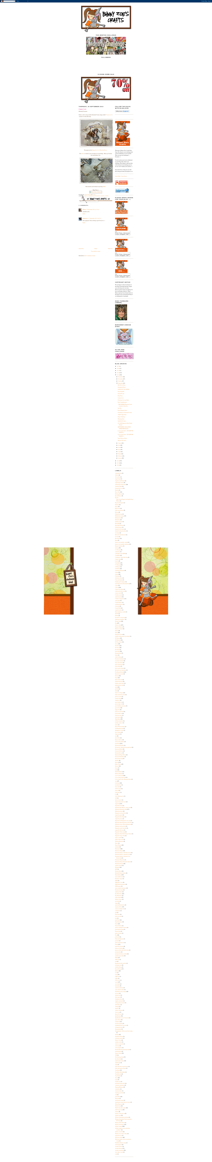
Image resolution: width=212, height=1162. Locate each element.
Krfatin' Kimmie (118, 773)
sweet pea (117, 1045)
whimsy (117, 1111)
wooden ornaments (119, 1150)
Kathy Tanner (118, 764)
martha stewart (118, 865)
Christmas (117, 576)
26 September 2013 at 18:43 (92, 209)
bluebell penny (118, 527)
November (120, 379)
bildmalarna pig (118, 514)
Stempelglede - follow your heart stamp (123, 1031)
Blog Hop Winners (119, 525)
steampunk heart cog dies (120, 1025)
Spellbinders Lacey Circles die (122, 1017)
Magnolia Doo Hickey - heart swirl (123, 807)
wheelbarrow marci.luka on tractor (122, 1102)
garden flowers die (119, 685)
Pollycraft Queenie (119, 939)
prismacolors (118, 952)
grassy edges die (118, 704)
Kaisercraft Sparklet (119, 745)
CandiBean (117, 555)
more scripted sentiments (120, 888)
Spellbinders (118, 1016)
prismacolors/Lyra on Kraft (121, 954)
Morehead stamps (119, 890)
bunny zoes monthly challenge (122, 544)
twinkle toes (118, 1081)
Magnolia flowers (119, 811)
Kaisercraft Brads (119, 749)
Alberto (117, 475)
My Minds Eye (118, 895)
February (120, 456)
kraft (116, 770)
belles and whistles (119, 510)
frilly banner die (118, 679)
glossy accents (118, 696)
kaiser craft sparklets (119, 741)
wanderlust (117, 1089)
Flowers (117, 675)
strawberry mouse (119, 1038)
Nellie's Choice (118, 899)
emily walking (118, 657)
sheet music (117, 997)
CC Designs (117, 565)
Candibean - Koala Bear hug (121, 557)
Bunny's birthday (119, 546)
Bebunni (117, 504)
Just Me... (120, 408)
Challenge (117, 568)
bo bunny (117, 533)
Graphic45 (117, 700)
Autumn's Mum (118, 486)
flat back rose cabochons (120, 670)
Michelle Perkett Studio (120, 873)
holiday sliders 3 (119, 723)
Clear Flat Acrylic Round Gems (122, 583)
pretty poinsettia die (119, 942)
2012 (118, 461)
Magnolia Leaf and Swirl (120, 813)
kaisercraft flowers (119, 751)
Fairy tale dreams (119, 662)
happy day (117, 709)
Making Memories (119, 841)
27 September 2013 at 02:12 (95, 218)
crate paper (117, 600)
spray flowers (118, 1019)
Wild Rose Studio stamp (120, 1142)
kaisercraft (117, 743)
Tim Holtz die (118, 1074)
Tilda (116, 1064)
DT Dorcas (117, 638)
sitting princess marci (120, 1002)
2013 (118, 375)
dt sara (116, 643)
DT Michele (117, 640)
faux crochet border (119, 668)
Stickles (117, 1034)
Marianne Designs (119, 863)
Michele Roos (118, 871)
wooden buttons (118, 1146)
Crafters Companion (119, 598)
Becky (116, 506)
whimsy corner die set (120, 1113)
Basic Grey (117, 492)
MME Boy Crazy (119, 882)
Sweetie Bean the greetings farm (122, 1049)
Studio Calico (118, 1040)
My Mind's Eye (118, 893)
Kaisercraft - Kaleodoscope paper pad (123, 747)
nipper (116, 903)
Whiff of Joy (118, 1106)
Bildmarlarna (118, 518)
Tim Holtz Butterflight (120, 1072)
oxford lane (117, 910)
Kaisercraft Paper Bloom (120, 755)
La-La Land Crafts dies (120, 777)
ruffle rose (117, 976)
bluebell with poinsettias (120, 531)
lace (116, 781)
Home (95, 248)
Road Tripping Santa (122, 410)
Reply (84, 213)
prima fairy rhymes (119, 946)
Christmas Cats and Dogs (123, 400)
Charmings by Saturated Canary (125, 412)
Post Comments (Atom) (90, 255)
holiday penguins (119, 721)
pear (116, 918)
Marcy (116, 843)
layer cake (117, 786)
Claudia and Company (120, 581)
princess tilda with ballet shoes (122, 950)
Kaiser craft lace (118, 739)
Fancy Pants (117, 666)
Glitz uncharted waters (120, 694)
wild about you (118, 1135)
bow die (117, 536)
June (119, 447)
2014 (118, 372)
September (120, 383)
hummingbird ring (119, 728)
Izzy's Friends (118, 732)
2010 (118, 465)
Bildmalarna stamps (119, 516)
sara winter (117, 984)
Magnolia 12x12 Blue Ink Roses (99, 150)
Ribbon (117, 971)
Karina (116, 762)
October (120, 381)
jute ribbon (117, 738)
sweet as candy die (119, 1044)
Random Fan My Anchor (120, 963)
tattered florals (118, 1051)
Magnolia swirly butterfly (121, 828)
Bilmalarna (117, 519)
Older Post (110, 248)
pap (116, 912)
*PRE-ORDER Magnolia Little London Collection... (125, 405)
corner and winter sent (120, 591)
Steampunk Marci (122, 387)
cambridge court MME (120, 553)
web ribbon (117, 1096)
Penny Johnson (118, 925)
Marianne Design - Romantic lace (122, 854)
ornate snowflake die (119, 908)
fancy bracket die (119, 664)
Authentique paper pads (120, 484)
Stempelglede (118, 1029)
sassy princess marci (119, 989)
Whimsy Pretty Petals (120, 1122)
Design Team (118, 621)
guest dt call (118, 707)
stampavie (117, 1021)
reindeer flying (118, 967)
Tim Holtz (117, 1070)
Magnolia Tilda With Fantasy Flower (123, 833)
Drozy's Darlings (121, 416)
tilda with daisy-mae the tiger (121, 1066)
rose (116, 972)
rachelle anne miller (119, 955)
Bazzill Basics (118, 496)
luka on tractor (118, 800)
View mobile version (95, 251)
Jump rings (117, 734)
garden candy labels (119, 683)
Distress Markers (118, 627)
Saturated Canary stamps (101, 195)
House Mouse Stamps (120, 726)
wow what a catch (119, 1152)
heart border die (118, 713)
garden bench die (119, 681)
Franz (116, 677)
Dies (116, 623)
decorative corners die (120, 617)
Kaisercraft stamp (119, 758)
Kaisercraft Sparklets (119, 756)
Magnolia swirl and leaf (120, 826)
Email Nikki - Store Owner (121, 176)
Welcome (117, 1098)
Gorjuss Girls (118, 698)
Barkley (117, 490)
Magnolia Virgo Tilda (120, 835)
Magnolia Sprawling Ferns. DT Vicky (123, 822)
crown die (117, 606)
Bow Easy (117, 538)
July (119, 445)
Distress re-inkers (119, 628)
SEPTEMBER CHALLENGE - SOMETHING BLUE (124, 427)
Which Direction (119, 1104)
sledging (117, 1006)
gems (116, 687)
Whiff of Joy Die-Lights (120, 1108)
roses (116, 974)
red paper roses (118, 965)
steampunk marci (119, 1027)
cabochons (117, 551)
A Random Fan (118, 473)
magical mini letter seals (120, 801)
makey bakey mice (119, 839)
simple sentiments (119, 1001)
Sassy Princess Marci (122, 438)
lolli (116, 798)
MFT (116, 869)
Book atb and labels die (120, 534)
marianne (117, 847)
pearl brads (117, 920)
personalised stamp (119, 929)
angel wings (117, 479)
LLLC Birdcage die (119, 796)
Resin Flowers (118, 969)
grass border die (118, 702)
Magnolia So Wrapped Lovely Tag (123, 820)
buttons (117, 548)
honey (116, 724)
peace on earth (118, 916)
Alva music (117, 477)
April (119, 451)
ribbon (83, 153)
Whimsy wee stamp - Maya (121, 1133)
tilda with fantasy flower (120, 1068)
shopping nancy (118, 999)
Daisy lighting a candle (120, 612)
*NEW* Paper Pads (122, 414)
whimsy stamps (118, 1126)
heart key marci (118, 715)
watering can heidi (119, 1092)
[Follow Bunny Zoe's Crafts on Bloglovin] (122, 112)
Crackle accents (118, 595)
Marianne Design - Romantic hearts (123, 852)
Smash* (117, 1008)
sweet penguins (118, 1047)
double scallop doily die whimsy (122, 636)
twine (116, 1079)
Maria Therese (118, 845)
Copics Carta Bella (119, 589)
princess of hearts (119, 948)
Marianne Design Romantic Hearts (123, 861)
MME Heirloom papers (120, 884)
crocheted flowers (119, 604)
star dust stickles (118, 1023)
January (120, 458)
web (116, 1094)
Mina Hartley (118, 875)
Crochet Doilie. (118, 602)
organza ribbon (118, 907)
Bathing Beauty (118, 494)
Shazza (84, 209)
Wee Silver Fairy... (122, 385)
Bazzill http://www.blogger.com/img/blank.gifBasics (124, 499)
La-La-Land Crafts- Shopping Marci (123, 779)
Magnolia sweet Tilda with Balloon (123, 824)
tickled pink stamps (119, 1060)
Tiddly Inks (117, 1062)
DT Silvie (117, 645)
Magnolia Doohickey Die (121, 809)
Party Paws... (120, 395)
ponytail (117, 940)
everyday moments (119, 660)
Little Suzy (117, 792)
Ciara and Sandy (118, 580)
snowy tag (117, 1012)
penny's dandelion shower (121, 927)
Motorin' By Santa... (122, 440)
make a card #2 (118, 837)
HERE (104, 186)
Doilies (116, 630)
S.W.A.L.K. (117, 980)
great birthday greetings (120, 706)
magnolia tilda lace (119, 830)
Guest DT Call (121, 393)
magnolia (91, 195)
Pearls (116, 923)
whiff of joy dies (118, 1109)
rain (116, 961)
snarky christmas (119, 1010)
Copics (116, 587)
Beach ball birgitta (119, 502)
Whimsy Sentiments (119, 1124)
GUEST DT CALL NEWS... (124, 389)
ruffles (116, 978)
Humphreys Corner (119, 730)
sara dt (116, 982)
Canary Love (109, 114)
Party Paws (117, 914)
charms (116, 574)
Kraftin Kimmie (118, 771)
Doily (116, 632)
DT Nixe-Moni (118, 642)
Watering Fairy (121, 419)
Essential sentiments (119, 659)
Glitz (116, 691)
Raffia (116, 957)
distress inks (118, 625)
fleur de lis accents (119, 674)
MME (116, 880)
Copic (116, 585)
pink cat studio (118, 933)
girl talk (117, 689)
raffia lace (117, 959)
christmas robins (118, 578)
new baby (117, 901)
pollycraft (117, 937)
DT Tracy (85, 195)
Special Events (118, 1014)
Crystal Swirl (118, 608)
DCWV (116, 613)
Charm (116, 572)
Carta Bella (117, 563)
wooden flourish (118, 1148)
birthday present (118, 521)
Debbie (116, 615)
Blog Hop (117, 523)
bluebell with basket (119, 529)
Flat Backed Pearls (119, 672)
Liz (116, 794)
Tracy (116, 1077)
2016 (118, 368)
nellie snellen (118, 897)
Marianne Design (119, 850)
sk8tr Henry (117, 1004)
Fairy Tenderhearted (122, 402)
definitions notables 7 (120, 619)
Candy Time (118, 559)
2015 (118, 370)
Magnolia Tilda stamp (120, 832)
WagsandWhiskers (119, 1087)
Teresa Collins (118, 1053)
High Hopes (117, 719)
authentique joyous (119, 482)
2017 (118, 366)
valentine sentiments (119, 1085)
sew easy (117, 993)
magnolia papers (118, 815)
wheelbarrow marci (119, 1100)
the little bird (118, 1059)
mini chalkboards (119, 876)
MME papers (118, 886)
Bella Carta (117, 508)
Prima (116, 944)
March (119, 454)
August (120, 443)
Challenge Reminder (119, 570)
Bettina (116, 512)
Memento (117, 867)
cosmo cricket (118, 593)
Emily (116, 655)
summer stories (118, 1042)
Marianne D (117, 849)
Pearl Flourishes (118, 922)
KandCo (117, 760)
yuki (116, 1154)
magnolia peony (118, 818)
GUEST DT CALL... (122, 421)
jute (116, 736)
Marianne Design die (119, 860)
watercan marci (118, 1091)
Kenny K (117, 766)
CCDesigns (117, 566)
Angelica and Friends (120, 480)
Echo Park (117, 651)
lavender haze (118, 785)
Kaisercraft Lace (118, 753)
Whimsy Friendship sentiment (122, 1117)
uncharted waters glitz (120, 1083)
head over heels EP (119, 711)
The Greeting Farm (119, 1057)
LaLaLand (117, 783)
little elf (117, 790)
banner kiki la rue (119, 488)
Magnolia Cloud (119, 805)
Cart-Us (117, 561)
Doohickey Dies (118, 634)
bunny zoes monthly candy (121, 542)
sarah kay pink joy (119, 987)
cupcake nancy (118, 610)
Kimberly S (85, 218)
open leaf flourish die (120, 905)
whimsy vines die (119, 1131)
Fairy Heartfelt (121, 391)
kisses (116, 768)
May (119, 449)
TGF (116, 1055)
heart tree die (118, 717)
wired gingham (118, 1144)
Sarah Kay (117, 986)
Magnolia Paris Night (120, 817)
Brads (116, 540)
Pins (116, 935)
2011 (118, 463)
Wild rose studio (118, 1137)
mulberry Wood (118, 891)
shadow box (117, 995)
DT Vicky (117, 649)
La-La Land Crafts (119, 775)
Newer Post (81, 248)
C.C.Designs (118, 549)
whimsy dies (118, 1115)
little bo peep (118, 788)
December (120, 376)
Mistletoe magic (118, 878)
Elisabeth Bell (118, 653)
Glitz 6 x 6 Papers (119, 692)
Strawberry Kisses (119, 1036)
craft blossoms (118, 597)
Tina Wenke (117, 1076)
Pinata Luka (117, 931)
